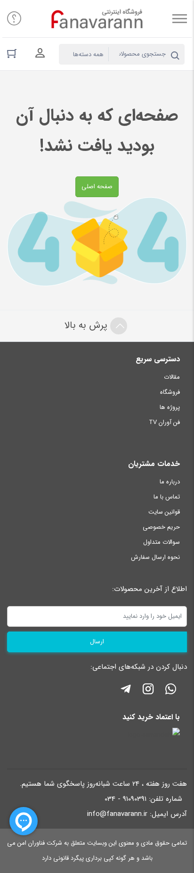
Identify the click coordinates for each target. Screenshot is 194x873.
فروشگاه (170, 392)
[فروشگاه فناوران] (97, 19)
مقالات (172, 377)
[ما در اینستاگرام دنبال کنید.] (148, 691)
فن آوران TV (164, 422)
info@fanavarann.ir (117, 814)
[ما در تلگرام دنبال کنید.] (125, 691)
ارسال (97, 642)
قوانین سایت (164, 512)
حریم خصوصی (161, 527)
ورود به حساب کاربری (40, 53)
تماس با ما (167, 497)
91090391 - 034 (125, 799)
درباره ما (170, 482)
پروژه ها (170, 407)
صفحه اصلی (97, 186)
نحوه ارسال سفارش (155, 557)
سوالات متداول (161, 542)
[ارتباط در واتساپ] (171, 691)
